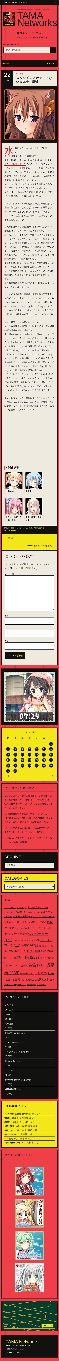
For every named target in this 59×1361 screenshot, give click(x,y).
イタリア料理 (23, 916)
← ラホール (8, 538)
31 (15, 771)
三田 (46, 940)
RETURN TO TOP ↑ (13, 1352)
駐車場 (41, 985)
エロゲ (41, 922)
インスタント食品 (42, 917)
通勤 (42, 979)
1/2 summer (12, 908)
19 (29, 760)
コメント (9, 574)
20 (37, 760)
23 (8, 765)
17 (15, 760)
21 (44, 760)
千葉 (35, 528)
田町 (41, 973)
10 (15, 754)
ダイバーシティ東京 (39, 928)
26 (29, 765)
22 (51, 760)
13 (37, 754)
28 (44, 765)
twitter (22, 912)
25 (22, 765)
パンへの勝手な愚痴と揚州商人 (16, 1114)
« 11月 (6, 776)
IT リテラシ (9, 1070)
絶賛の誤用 (9, 1024)
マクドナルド (32, 940)
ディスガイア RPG (15, 934)
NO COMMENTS (10, 530)
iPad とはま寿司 (10, 1134)
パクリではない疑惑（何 (13, 1143)
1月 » (53, 776)
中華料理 (31, 945)
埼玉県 (28, 957)
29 (51, 765)
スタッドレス (20, 528)
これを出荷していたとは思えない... (18, 1052)
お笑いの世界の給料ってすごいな (18, 1080)
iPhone (34, 907)
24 (15, 765)
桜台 (24, 966)
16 (8, 760)
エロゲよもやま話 (12, 1042)
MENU (6, 63)
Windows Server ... (12, 1061)
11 (22, 754)
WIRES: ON (51, 63)
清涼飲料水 (27, 973)
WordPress (34, 912)
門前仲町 (31, 985)
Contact (8, 1014)
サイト (7, 641)
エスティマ (27, 922)
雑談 (21, 74)
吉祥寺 (46, 951)
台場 (19, 950)
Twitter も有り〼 (20, 842)
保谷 (8, 951)
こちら (45, 822)
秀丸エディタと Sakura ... (15, 1033)
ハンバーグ (18, 940)
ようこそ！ (9, 1005)
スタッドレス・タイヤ (15, 164)
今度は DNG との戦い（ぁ (14, 1126)
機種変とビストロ (11, 1118)
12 (29, 754)
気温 (37, 965)
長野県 (21, 985)
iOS (23, 908)
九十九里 (29, 528)
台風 (33, 950)
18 (22, 760)
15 (51, 754)
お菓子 (46, 912)
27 (37, 765)
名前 (6, 616)
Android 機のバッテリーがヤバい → (41, 546)
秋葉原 (18, 979)
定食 (43, 958)
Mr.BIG (11, 528)
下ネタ (12, 945)
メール (7, 628)
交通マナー (47, 946)
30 (8, 771)
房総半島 (41, 528)
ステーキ (21, 928)
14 (44, 754)
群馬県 (30, 980)
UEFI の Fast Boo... (12, 1089)
